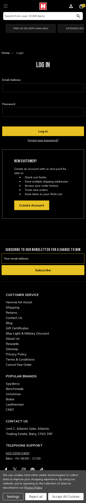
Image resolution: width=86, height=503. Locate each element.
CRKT (10, 410)
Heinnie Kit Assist (19, 302)
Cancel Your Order (19, 365)
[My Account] (71, 7)
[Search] (78, 16)
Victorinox (13, 394)
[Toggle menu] (5, 5)
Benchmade (15, 389)
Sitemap (12, 349)
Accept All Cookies (66, 496)
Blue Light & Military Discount (27, 333)
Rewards (12, 344)
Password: (9, 104)
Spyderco (13, 384)
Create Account (31, 205)
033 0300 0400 (17, 453)
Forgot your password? (43, 140)
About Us (13, 339)
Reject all (36, 496)
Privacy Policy (16, 354)
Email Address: (11, 80)
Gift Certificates (17, 328)
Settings (13, 496)
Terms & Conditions (20, 359)
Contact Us (14, 318)
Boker (10, 399)
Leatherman (15, 404)
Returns (11, 313)
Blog (9, 323)
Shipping (12, 307)
